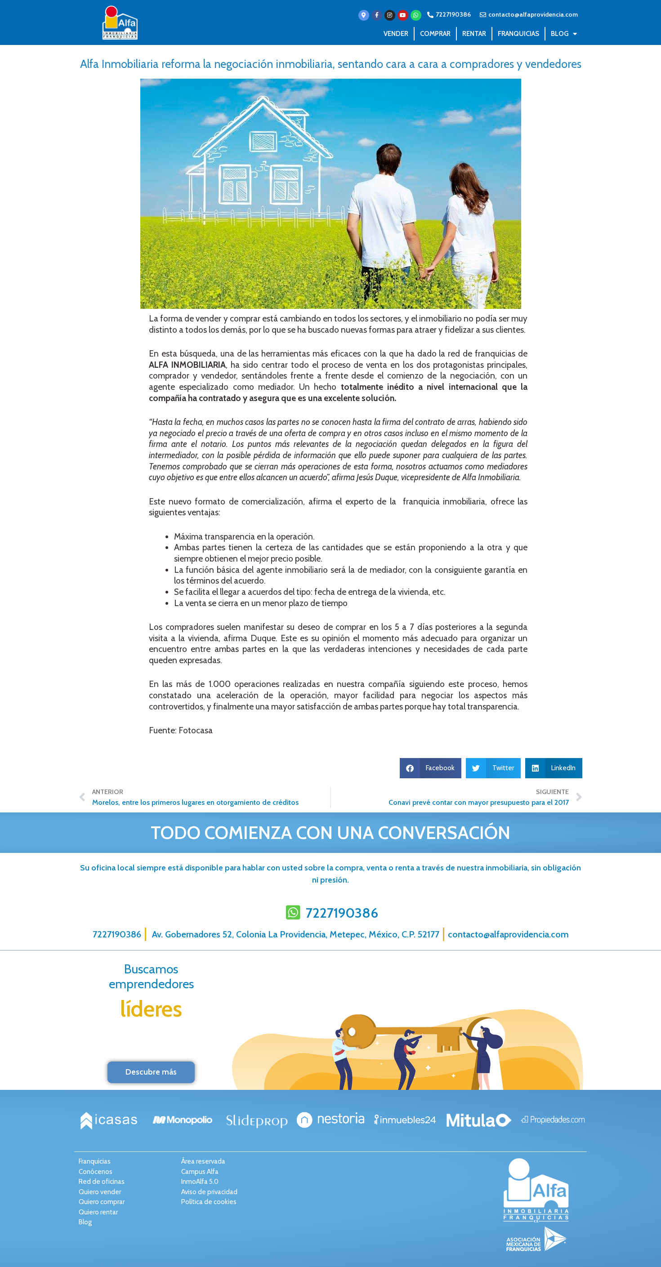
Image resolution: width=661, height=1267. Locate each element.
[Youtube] (402, 15)
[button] (431, 768)
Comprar (435, 34)
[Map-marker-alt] (363, 15)
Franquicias (518, 34)
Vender (396, 34)
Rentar (474, 34)
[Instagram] (389, 15)
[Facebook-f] (376, 15)
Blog (559, 34)
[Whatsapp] (416, 15)
